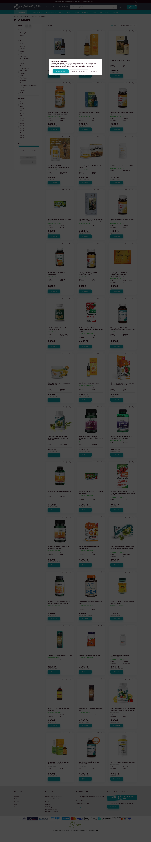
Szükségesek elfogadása (78, 71)
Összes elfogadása (60, 71)
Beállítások (94, 71)
